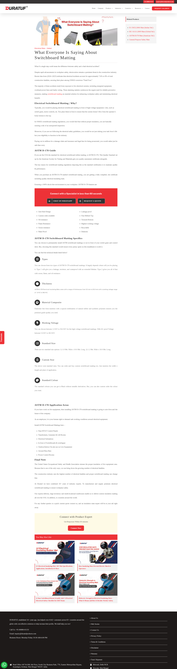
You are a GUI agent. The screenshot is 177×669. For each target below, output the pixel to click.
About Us (94, 618)
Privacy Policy (96, 636)
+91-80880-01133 (148, 1)
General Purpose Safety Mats (139, 40)
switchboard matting (55, 94)
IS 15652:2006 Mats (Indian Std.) (141, 28)
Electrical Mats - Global (43, 48)
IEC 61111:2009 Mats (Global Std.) (142, 32)
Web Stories (95, 624)
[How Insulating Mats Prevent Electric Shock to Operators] (97, 552)
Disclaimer (94, 648)
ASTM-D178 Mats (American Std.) (141, 36)
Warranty (94, 654)
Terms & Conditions (98, 642)
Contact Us (95, 630)
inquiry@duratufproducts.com (164, 1)
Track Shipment (96, 660)
